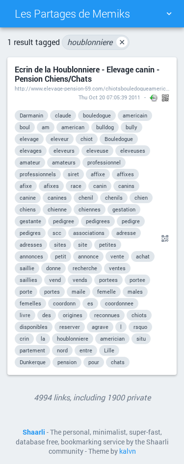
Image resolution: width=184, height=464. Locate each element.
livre (25, 315)
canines (57, 197)
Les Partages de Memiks (72, 13)
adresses (31, 244)
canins (126, 185)
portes (52, 291)
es (90, 303)
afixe (26, 185)
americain (135, 115)
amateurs (64, 162)
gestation (123, 209)
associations (89, 232)
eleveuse (97, 150)
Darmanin (31, 115)
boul (25, 127)
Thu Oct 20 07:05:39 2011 (109, 97)
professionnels (38, 174)
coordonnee (119, 303)
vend (55, 279)
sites (60, 244)
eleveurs (64, 150)
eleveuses (132, 150)
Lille (109, 350)
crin (24, 338)
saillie (27, 268)
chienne (57, 209)
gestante (30, 221)
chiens (28, 209)
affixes (125, 174)
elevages (31, 150)
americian (112, 338)
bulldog (105, 127)
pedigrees (98, 221)
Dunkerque (33, 362)
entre (85, 350)
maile (78, 291)
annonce (88, 256)
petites (107, 244)
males (135, 291)
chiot (86, 138)
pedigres (30, 232)
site (82, 244)
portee (137, 279)
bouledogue (97, 115)
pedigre (131, 221)
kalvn (127, 451)
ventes (117, 268)
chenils (114, 197)
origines (72, 315)
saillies (28, 279)
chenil (86, 197)
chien (141, 197)
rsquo (140, 326)
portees (108, 279)
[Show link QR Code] (163, 238)
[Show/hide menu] (169, 14)
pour (93, 362)
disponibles (34, 326)
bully (131, 127)
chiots (139, 315)
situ (141, 338)
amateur (30, 162)
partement (32, 350)
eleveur (60, 138)
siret (73, 174)
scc (57, 232)
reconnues (107, 315)
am (46, 127)
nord (62, 350)
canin (99, 185)
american (72, 127)
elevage (29, 138)
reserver (69, 326)
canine (28, 197)
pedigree (63, 221)
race (76, 185)
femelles (30, 303)
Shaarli (34, 432)
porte (26, 291)
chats (118, 362)
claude (63, 115)
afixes (51, 185)
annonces (31, 256)
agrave (100, 326)
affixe (98, 174)
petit (60, 256)
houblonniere (96, 42)
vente (117, 256)
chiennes (90, 209)
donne (53, 268)
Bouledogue (119, 138)
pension (67, 362)
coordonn (64, 303)
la (43, 338)
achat (143, 256)
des (46, 315)
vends (80, 279)
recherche (85, 268)
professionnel (104, 162)
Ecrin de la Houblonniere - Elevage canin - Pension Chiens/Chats (87, 74)
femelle (106, 291)
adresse (126, 232)
